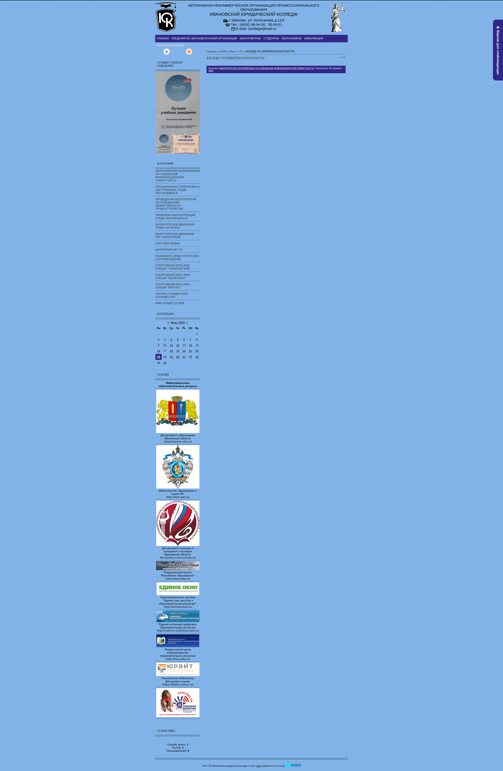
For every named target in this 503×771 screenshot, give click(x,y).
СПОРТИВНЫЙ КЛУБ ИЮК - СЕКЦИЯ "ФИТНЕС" (173, 286)
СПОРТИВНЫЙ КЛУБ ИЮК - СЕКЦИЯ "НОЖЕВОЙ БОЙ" (173, 267)
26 (177, 356)
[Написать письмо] (189, 54)
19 (177, 351)
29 (197, 356)
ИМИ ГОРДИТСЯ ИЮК (169, 303)
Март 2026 (178, 322)
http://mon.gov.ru (177, 497)
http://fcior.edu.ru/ (178, 658)
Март (232, 51)
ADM (210, 70)
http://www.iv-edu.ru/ (178, 441)
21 (190, 351)
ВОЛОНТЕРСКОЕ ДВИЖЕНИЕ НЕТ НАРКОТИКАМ (174, 235)
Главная (211, 51)
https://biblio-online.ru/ (177, 684)
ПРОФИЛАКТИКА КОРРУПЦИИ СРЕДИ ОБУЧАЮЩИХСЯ (175, 216)
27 (184, 356)
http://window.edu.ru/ (178, 606)
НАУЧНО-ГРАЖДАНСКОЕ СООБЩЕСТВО (171, 295)
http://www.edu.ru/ (178, 578)
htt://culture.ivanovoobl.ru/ (178, 557)
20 (184, 351)
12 (177, 345)
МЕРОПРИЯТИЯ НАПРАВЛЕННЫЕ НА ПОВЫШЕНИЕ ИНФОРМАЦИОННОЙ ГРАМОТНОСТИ (177, 175)
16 (158, 351)
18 (171, 351)
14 (190, 345)
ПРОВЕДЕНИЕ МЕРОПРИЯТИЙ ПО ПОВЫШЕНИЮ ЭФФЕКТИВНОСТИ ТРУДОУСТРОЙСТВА (175, 204)
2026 (223, 51)
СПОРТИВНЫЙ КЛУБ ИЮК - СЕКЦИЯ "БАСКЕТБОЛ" (173, 276)
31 (164, 362)
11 (171, 345)
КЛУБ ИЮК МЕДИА (167, 243)
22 (197, 351)
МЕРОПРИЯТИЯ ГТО (169, 249)
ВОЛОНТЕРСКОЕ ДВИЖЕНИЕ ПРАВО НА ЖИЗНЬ (174, 226)
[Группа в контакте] (166, 54)
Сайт (258, 766)
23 (158, 356)
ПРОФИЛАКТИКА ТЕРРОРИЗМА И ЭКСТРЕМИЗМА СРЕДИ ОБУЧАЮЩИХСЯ (177, 190)
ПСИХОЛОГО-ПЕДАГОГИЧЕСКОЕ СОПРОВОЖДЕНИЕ (177, 257)
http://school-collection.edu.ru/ (178, 630)
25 (171, 356)
